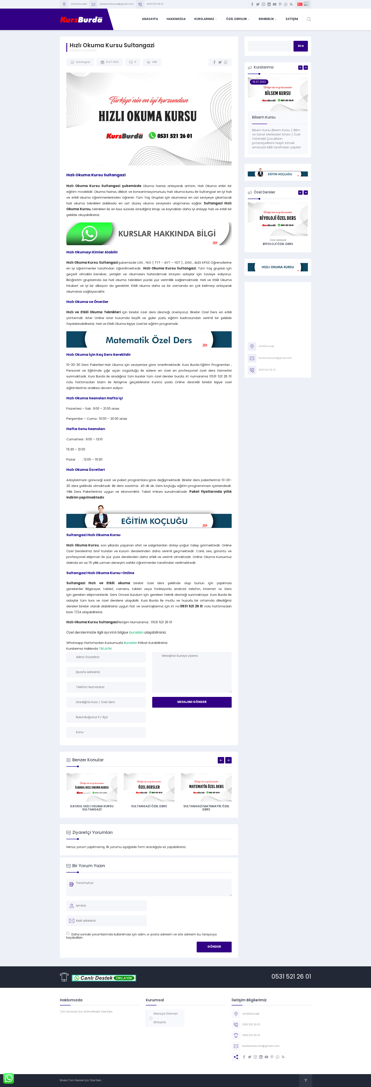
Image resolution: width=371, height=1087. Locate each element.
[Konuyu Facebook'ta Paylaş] (214, 62)
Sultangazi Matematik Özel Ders (206, 808)
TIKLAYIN (105, 649)
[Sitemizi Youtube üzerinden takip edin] (274, 4)
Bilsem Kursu (263, 117)
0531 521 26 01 (291, 977)
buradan (136, 632)
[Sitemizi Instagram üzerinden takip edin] (263, 4)
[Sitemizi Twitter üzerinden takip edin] (258, 4)
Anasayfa (75, 50)
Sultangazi (90, 50)
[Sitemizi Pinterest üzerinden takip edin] (280, 4)
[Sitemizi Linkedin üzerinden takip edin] (269, 4)
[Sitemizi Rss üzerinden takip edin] (291, 4)
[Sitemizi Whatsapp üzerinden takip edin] (285, 4)
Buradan (130, 643)
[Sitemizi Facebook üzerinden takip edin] (252, 4)
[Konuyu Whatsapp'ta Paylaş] (225, 62)
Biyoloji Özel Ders (278, 244)
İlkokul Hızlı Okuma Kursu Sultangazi (92, 808)
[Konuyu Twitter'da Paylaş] (220, 62)
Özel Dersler (278, 240)
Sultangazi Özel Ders (149, 806)
